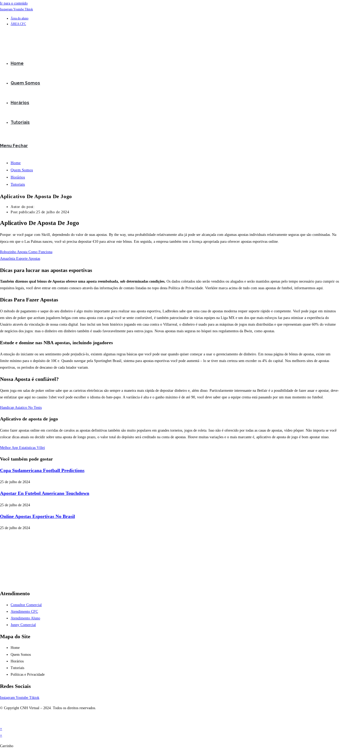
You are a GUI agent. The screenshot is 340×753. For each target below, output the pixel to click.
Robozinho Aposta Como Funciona (26, 252)
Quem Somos (22, 170)
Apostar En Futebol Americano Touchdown (44, 493)
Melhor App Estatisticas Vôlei (22, 448)
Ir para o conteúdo (14, 3)
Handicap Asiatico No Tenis (21, 408)
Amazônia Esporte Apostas (20, 259)
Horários (18, 177)
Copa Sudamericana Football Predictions (42, 470)
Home (16, 163)
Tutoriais (18, 184)
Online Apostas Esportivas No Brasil (37, 516)
